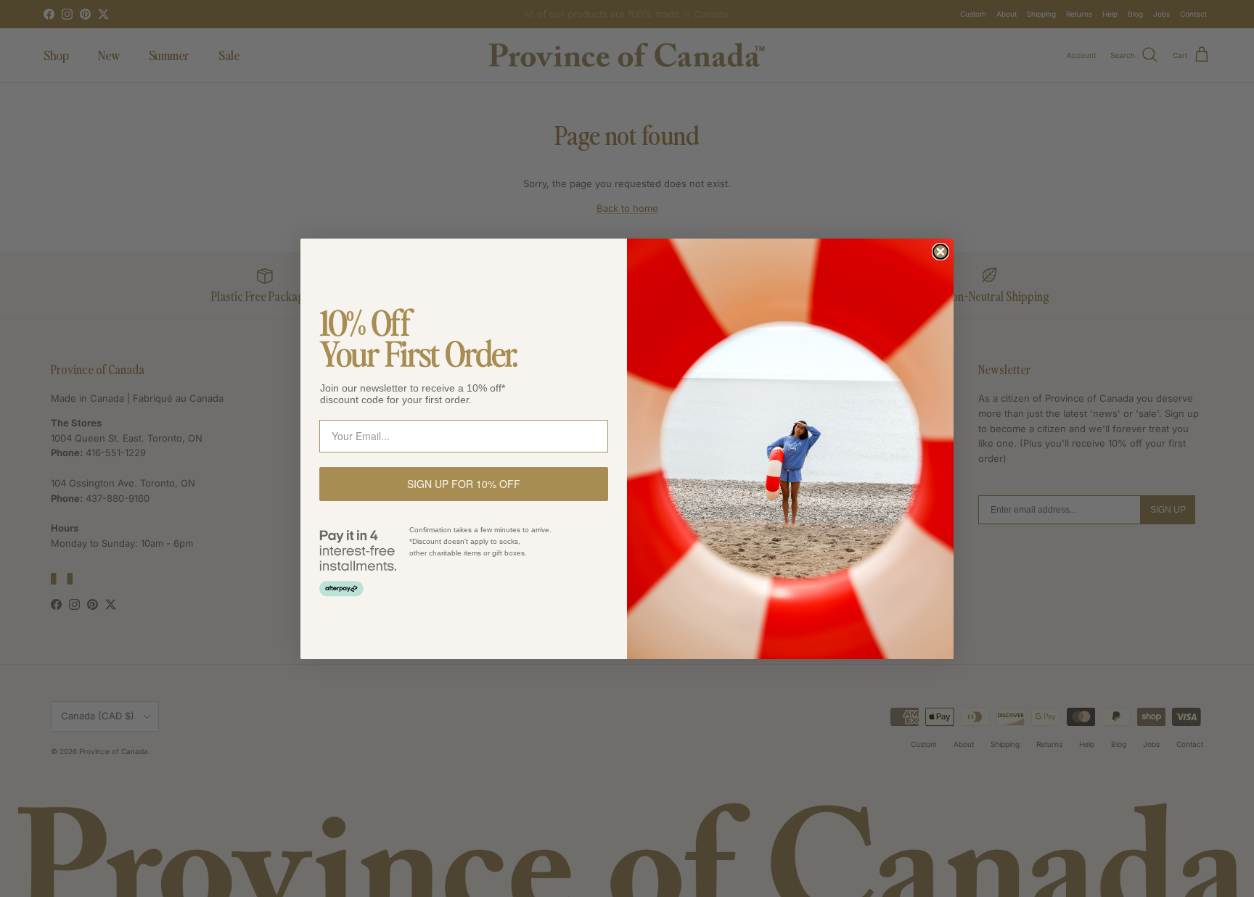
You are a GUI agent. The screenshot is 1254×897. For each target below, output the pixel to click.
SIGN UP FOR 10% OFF (463, 483)
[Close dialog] (940, 251)
